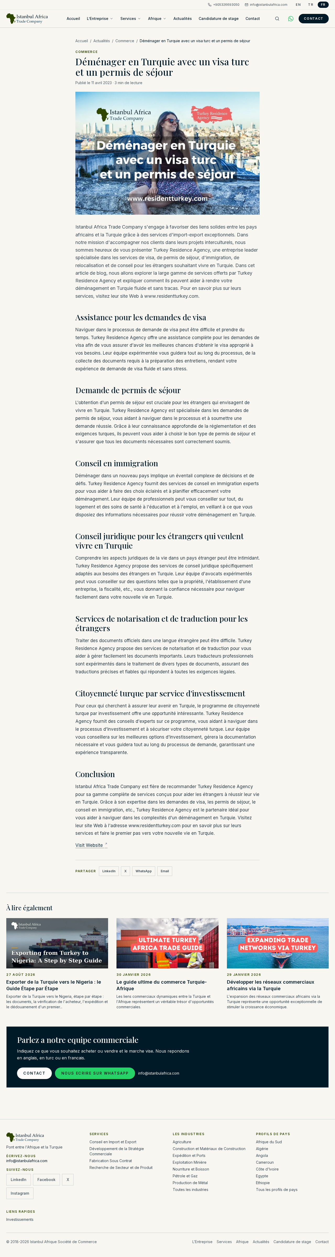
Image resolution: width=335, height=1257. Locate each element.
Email (165, 871)
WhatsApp (144, 871)
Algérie (262, 1148)
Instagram (20, 1193)
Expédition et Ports (189, 1155)
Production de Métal (190, 1182)
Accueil (73, 18)
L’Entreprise (97, 18)
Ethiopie (263, 1182)
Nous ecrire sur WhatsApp (95, 1073)
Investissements (20, 1219)
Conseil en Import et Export (113, 1142)
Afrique (154, 18)
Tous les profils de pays (277, 1189)
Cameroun (265, 1162)
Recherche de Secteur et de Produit (121, 1167)
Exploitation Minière (189, 1162)
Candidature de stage (219, 18)
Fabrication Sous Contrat (111, 1160)
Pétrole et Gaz (185, 1176)
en (298, 5)
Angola (262, 1155)
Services (128, 18)
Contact (252, 18)
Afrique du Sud (269, 1142)
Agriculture (182, 1142)
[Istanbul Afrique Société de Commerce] (27, 18)
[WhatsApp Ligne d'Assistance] (291, 18)
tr (310, 5)
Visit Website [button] (89, 845)
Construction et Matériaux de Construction (209, 1148)
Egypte (262, 1176)
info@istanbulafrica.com (268, 5)
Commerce (124, 41)
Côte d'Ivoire (267, 1169)
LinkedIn (108, 871)
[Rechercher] (277, 18)
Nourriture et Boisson (191, 1169)
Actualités (183, 18)
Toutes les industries (190, 1189)
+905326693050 (226, 5)
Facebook (46, 1179)
